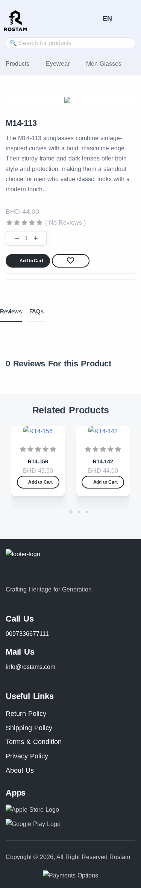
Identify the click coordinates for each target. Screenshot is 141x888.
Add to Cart (31, 260)
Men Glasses (103, 64)
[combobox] (70, 43)
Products (17, 64)
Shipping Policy (29, 728)
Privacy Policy (27, 756)
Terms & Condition (34, 742)
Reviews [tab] (11, 311)
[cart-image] (93, 19)
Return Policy (26, 713)
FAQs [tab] (36, 311)
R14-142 (103, 461)
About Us (20, 770)
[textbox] (70, 43)
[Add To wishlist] (70, 261)
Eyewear (58, 64)
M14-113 (21, 123)
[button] (107, 18)
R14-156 (38, 461)
